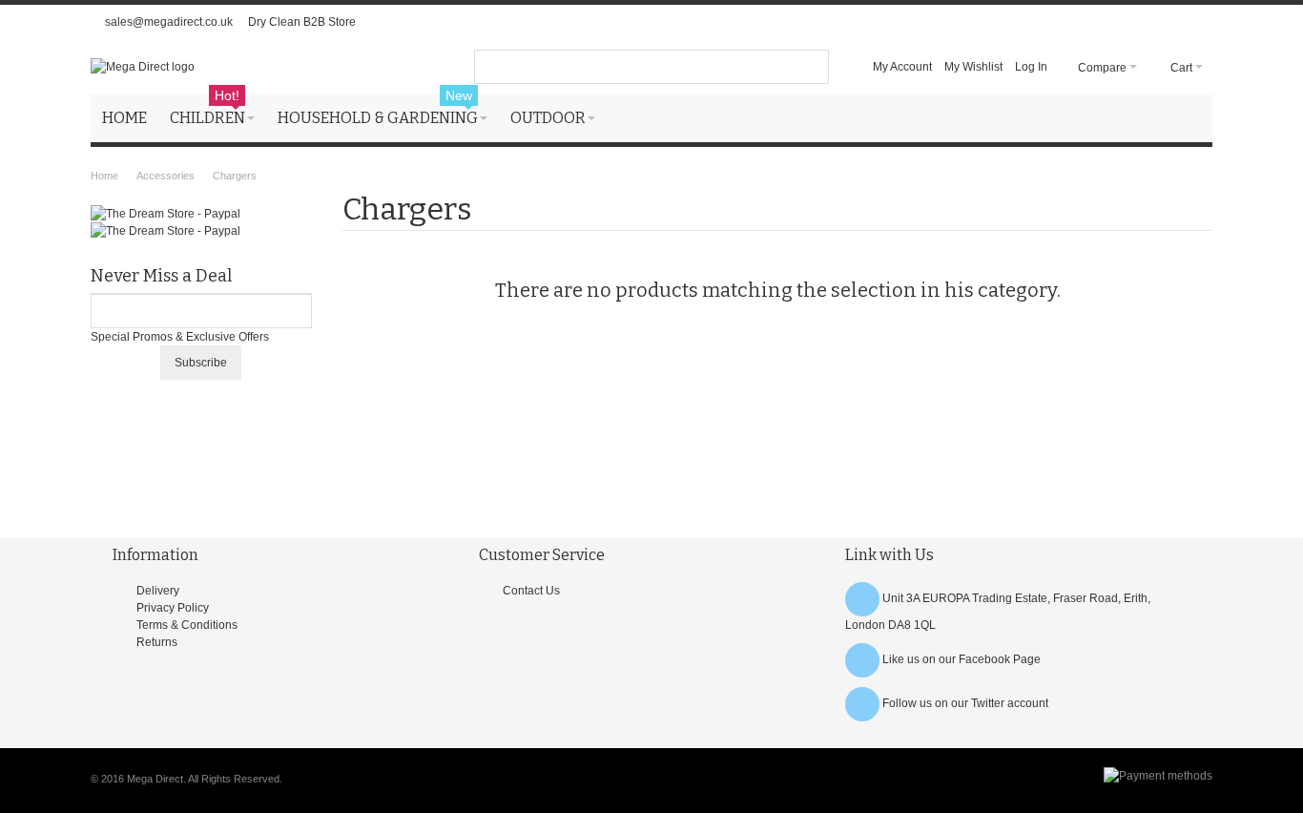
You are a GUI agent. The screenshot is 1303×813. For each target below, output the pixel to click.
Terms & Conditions (187, 625)
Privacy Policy (172, 608)
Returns (156, 642)
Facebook (984, 659)
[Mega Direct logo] (143, 66)
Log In (1031, 66)
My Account (902, 66)
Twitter (987, 703)
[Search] (812, 67)
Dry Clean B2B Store (302, 22)
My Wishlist (973, 66)
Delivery (157, 590)
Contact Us (531, 590)
